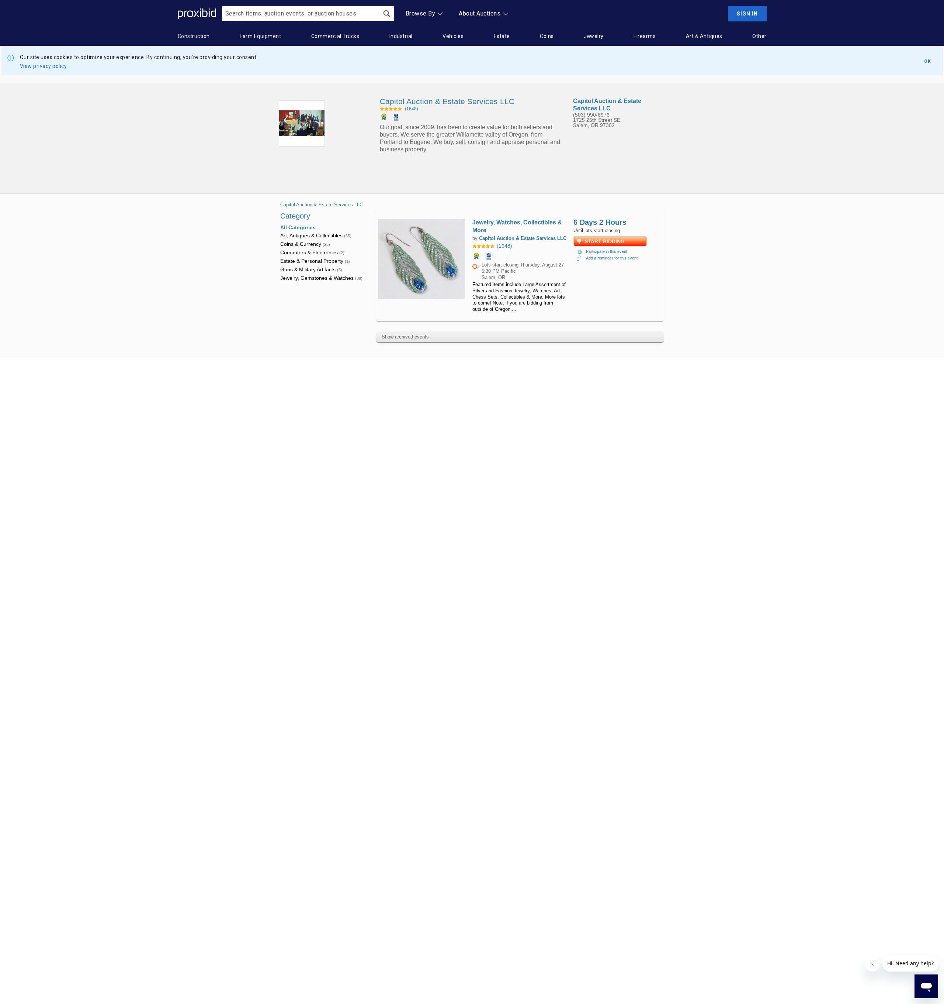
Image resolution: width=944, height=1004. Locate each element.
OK (927, 61)
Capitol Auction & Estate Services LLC (321, 204)
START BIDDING (604, 241)
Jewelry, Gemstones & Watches (321, 278)
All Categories (298, 227)
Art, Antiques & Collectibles (315, 235)
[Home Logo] (197, 13)
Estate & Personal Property (315, 261)
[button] (520, 246)
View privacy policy (43, 66)
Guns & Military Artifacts (311, 269)
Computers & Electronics (312, 252)
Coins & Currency (305, 244)
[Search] (387, 13)
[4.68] (391, 109)
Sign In (747, 14)
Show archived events (405, 337)
